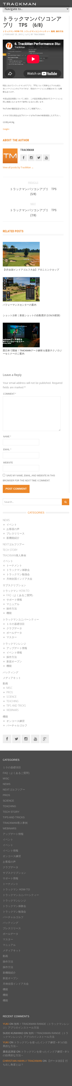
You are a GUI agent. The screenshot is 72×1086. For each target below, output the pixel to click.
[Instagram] (31, 157)
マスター (11, 637)
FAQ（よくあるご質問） (20, 595)
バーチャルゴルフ (16, 725)
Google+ (6, 129)
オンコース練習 (15, 721)
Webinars (12, 710)
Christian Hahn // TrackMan (22, 1060)
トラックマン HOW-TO (13, 31)
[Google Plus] (44, 738)
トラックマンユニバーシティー (37, 31)
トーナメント (14, 565)
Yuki (6, 1023)
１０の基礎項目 (15, 624)
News (6, 520)
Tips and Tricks (16, 705)
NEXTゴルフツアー (13, 544)
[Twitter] (38, 157)
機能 (9, 613)
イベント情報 (14, 652)
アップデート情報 (16, 648)
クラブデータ (14, 628)
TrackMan (27, 150)
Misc (9, 688)
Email (7, 449)
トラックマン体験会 (18, 570)
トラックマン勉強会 (18, 574)
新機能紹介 (12, 538)
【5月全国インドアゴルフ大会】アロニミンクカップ (31, 269)
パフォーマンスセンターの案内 (19, 304)
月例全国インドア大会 (19, 578)
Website (8, 462)
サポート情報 (14, 599)
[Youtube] (46, 157)
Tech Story (10, 550)
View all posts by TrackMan (18, 167)
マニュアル (12, 604)
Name (7, 436)
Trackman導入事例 (14, 555)
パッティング (10, 672)
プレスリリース (15, 533)
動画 (53, 31)
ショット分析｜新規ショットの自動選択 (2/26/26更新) (31, 315)
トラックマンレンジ (14, 643)
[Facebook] (23, 157)
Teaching (12, 701)
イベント (11, 524)
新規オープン (14, 661)
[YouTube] (35, 738)
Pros (9, 692)
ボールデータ (14, 632)
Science (11, 696)
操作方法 (59, 31)
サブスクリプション (14, 585)
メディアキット (12, 678)
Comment (9, 394)
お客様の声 (12, 529)
